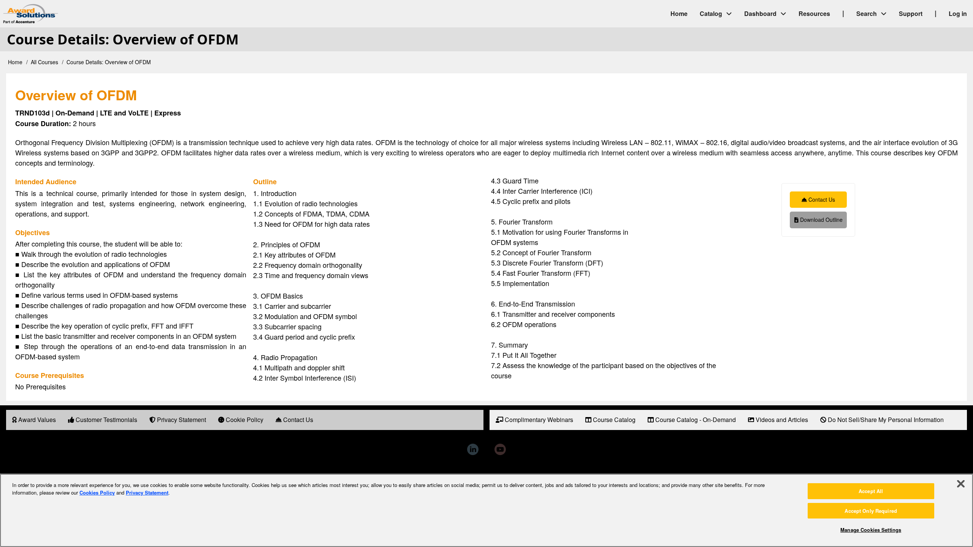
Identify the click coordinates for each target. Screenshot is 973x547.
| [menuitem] (843, 13)
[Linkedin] (472, 449)
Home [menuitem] (679, 13)
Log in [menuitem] (958, 13)
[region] (486, 510)
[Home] (95, 14)
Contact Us (821, 199)
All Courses (44, 62)
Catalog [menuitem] (711, 13)
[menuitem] (34, 420)
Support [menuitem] (910, 13)
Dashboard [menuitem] (760, 13)
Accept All (871, 491)
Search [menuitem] (866, 13)
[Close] (960, 484)
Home (15, 62)
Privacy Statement (147, 492)
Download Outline (821, 219)
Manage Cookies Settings (870, 529)
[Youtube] (500, 449)
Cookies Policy (97, 492)
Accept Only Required (871, 510)
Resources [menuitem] (814, 13)
